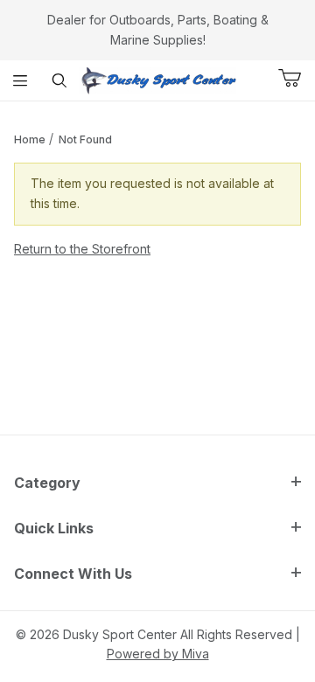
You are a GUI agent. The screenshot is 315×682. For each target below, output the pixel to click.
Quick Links (54, 528)
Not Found (85, 139)
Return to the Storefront (82, 248)
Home (30, 139)
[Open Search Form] (59, 80)
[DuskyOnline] (157, 79)
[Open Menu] (19, 80)
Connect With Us (73, 573)
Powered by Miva (158, 653)
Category (47, 482)
